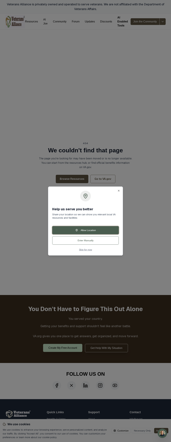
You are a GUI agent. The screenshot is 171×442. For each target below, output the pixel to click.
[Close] (118, 190)
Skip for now (85, 249)
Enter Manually (86, 240)
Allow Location (88, 230)
